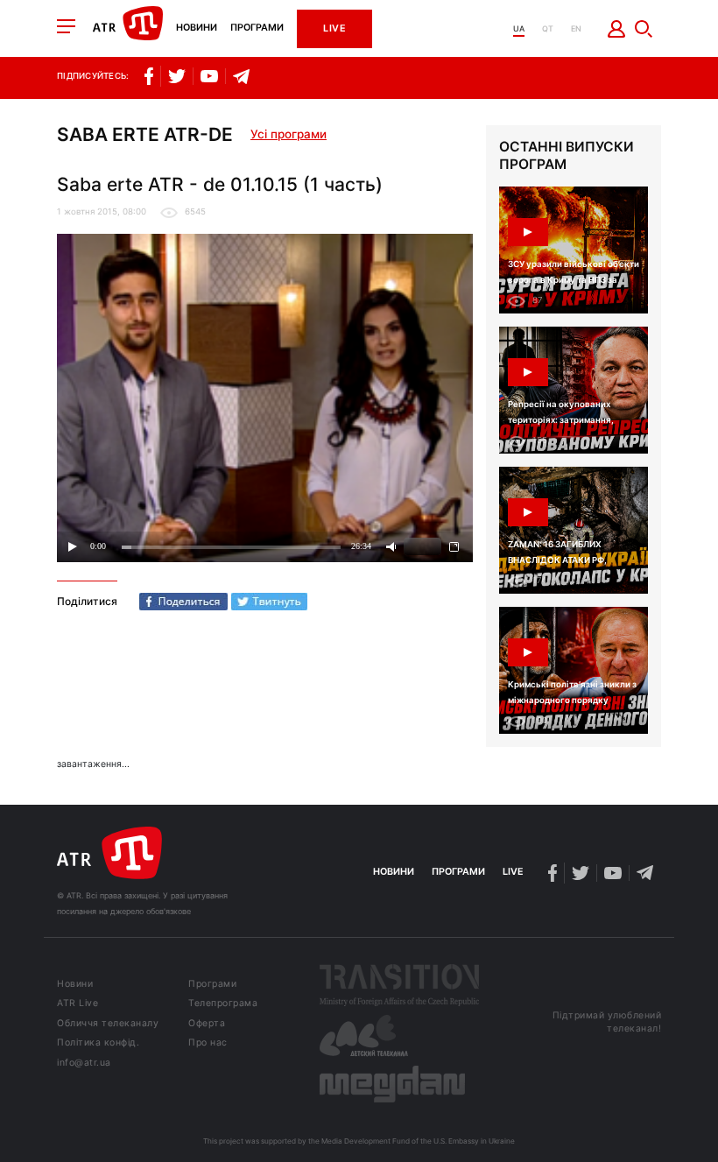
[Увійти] (617, 29)
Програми (257, 28)
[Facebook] (183, 601)
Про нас (208, 1043)
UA (518, 28)
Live (334, 28)
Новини (196, 28)
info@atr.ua (84, 1063)
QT (547, 28)
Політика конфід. (98, 1043)
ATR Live (77, 1004)
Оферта (206, 1024)
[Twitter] (269, 601)
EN (576, 28)
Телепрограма (222, 1004)
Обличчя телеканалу (107, 1024)
